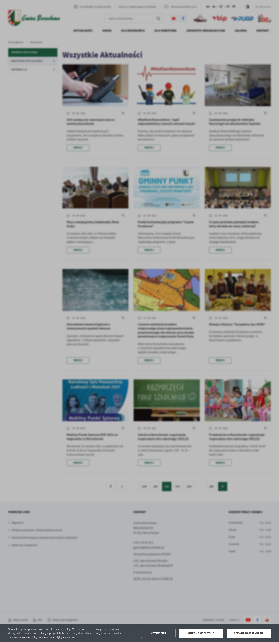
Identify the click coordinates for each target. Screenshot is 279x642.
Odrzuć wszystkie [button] (201, 633)
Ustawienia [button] (158, 633)
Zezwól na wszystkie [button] (249, 633)
